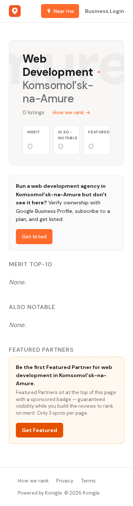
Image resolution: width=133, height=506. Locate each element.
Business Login (104, 11)
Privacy (65, 480)
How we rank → (71, 112)
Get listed (34, 236)
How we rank (33, 480)
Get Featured (39, 430)
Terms (88, 480)
